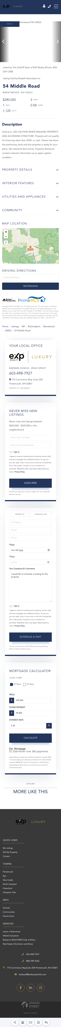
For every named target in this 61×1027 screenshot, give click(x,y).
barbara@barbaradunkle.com (32, 975)
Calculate (30, 738)
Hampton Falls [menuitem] (9, 893)
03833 (8, 331)
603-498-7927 (49, 6)
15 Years (30, 684)
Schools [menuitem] (6, 908)
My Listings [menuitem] (8, 848)
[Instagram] (40, 988)
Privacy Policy (19, 472)
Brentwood (48, 326)
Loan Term (15, 678)
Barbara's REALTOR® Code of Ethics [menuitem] (19, 940)
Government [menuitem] (8, 916)
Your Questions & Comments (22, 569)
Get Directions (30, 286)
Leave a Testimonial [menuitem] (11, 932)
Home (5, 326)
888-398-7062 (32, 961)
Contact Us (14, 388)
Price (12, 695)
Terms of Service (21, 649)
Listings (15, 326)
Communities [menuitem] (9, 912)
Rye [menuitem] (4, 876)
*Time (11, 557)
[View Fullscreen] (6, 242)
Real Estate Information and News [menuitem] (18, 944)
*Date (11, 545)
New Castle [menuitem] (8, 880)
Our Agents (25, 388)
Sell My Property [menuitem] (10, 852)
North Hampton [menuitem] (10, 884)
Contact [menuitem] (6, 857)
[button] (4, 41)
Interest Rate (16, 720)
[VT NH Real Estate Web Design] (30, 1005)
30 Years (17, 684)
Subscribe (30, 483)
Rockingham (34, 326)
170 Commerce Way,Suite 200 (32, 968)
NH (23, 326)
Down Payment (17, 707)
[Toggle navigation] (56, 6)
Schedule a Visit (41, 514)
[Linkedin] (30, 988)
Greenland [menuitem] (7, 888)
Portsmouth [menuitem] (8, 872)
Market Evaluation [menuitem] (11, 936)
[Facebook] (21, 988)
